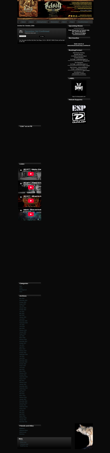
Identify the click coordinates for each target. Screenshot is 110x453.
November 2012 (23, 403)
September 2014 (23, 377)
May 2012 (21, 412)
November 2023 (23, 300)
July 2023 (21, 306)
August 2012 (22, 408)
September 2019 (23, 322)
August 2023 (22, 304)
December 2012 (23, 401)
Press (71, 22)
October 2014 (22, 375)
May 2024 (21, 298)
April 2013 (21, 393)
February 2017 (23, 350)
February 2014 (23, 382)
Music (64, 22)
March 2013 (22, 395)
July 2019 (21, 324)
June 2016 (22, 358)
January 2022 (22, 317)
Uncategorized (23, 289)
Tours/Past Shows (83, 22)
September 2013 (23, 388)
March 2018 (22, 337)
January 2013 (22, 399)
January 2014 (22, 384)
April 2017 (21, 347)
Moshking (21, 434)
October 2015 (22, 364)
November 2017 (23, 341)
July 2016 (21, 356)
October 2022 (22, 309)
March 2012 (22, 416)
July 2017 (21, 345)
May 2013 (21, 391)
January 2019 (22, 332)
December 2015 (23, 360)
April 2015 (21, 369)
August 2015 (22, 365)
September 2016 (23, 354)
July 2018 (21, 336)
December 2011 (23, 421)
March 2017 (22, 349)
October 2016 (22, 352)
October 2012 (22, 405)
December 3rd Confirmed (37, 31)
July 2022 (21, 311)
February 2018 (23, 339)
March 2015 (22, 371)
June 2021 (22, 319)
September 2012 (23, 406)
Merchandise (54, 22)
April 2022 (21, 315)
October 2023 (22, 302)
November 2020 (23, 321)
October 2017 (22, 343)
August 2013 (22, 390)
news (37, 33)
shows (21, 288)
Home (23, 22)
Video (20, 291)
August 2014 (22, 378)
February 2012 (23, 418)
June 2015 (22, 367)
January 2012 (22, 419)
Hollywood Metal (23, 430)
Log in (21, 440)
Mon (21, 30)
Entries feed (23, 442)
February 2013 (23, 397)
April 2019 (21, 328)
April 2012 (21, 414)
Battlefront (22, 428)
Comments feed (24, 444)
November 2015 (23, 362)
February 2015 (23, 373)
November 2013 (23, 386)
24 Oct (21, 32)
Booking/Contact (41, 22)
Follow (23, 36)
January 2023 (22, 308)
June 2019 (22, 326)
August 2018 (22, 334)
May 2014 (21, 380)
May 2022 (21, 313)
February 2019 (23, 330)
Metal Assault (22, 432)
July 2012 (21, 410)
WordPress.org (24, 446)
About (31, 22)
